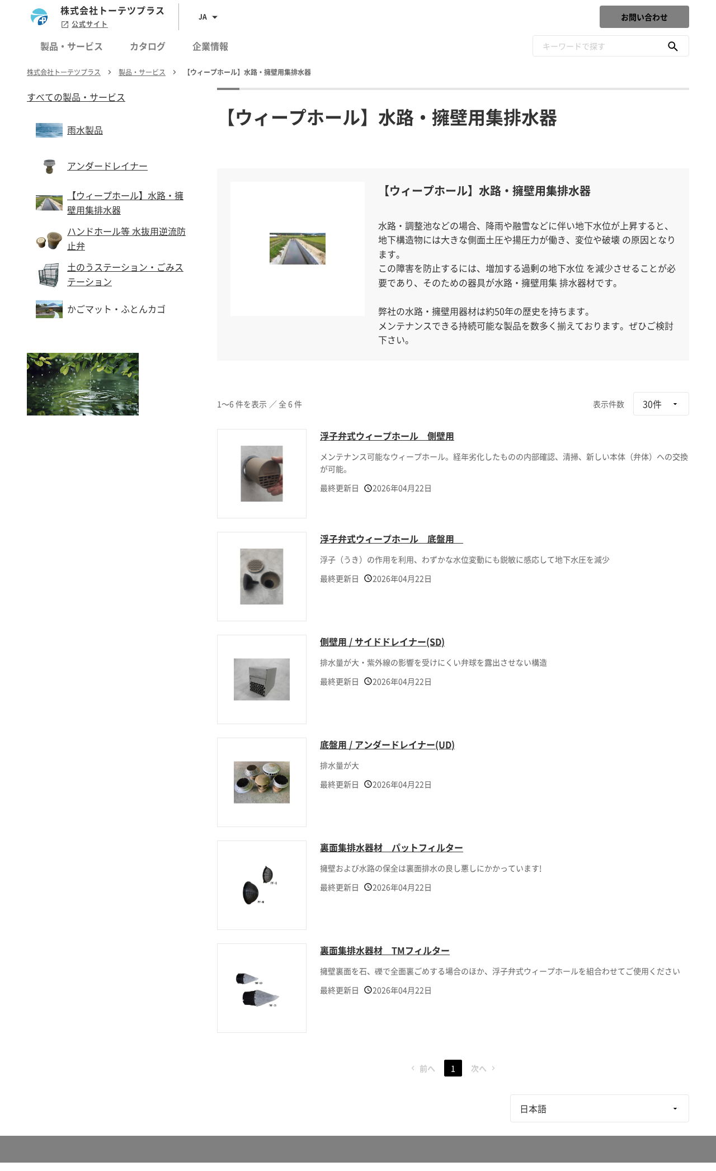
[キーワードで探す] (673, 45)
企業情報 (210, 46)
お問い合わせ (644, 16)
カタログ (148, 46)
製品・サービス (71, 46)
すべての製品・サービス (76, 96)
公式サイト (90, 24)
